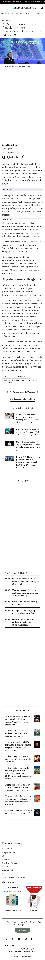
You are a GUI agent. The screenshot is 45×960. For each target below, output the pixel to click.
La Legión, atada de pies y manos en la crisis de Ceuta (24, 611)
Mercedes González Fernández (14, 877)
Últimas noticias (17, 2)
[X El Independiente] (6, 939)
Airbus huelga (27, 2)
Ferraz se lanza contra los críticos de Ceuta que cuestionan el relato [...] (23, 622)
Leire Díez (6, 874)
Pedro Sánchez (8, 867)
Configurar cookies (30, 952)
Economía (24, 14)
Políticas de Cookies (15, 952)
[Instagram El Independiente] (26, 939)
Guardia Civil (7, 870)
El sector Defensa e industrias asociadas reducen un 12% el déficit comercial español (28, 432)
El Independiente (10, 145)
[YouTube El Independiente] (19, 939)
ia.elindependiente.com (13, 910)
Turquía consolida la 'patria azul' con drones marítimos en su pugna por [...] (25, 593)
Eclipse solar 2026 (9, 853)
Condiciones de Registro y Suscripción (22, 949)
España (14, 14)
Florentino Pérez (34, 195)
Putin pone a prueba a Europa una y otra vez (25, 603)
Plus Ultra (6, 860)
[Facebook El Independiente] (12, 939)
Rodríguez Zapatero (10, 863)
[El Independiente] (22, 8)
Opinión (5, 14)
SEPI (4, 856)
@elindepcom (7, 149)
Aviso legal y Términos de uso (30, 946)
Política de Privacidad (12, 946)
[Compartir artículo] (4, 157)
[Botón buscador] (42, 8)
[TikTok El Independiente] (39, 940)
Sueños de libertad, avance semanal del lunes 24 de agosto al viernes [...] (25, 581)
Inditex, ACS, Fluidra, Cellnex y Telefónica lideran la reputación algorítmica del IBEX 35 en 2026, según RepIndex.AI (28, 462)
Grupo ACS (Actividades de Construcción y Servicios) (20, 381)
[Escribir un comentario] (22, 157)
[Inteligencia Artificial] (12, 906)
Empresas (7, 377)
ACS (4, 285)
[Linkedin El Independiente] (32, 939)
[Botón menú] (3, 8)
